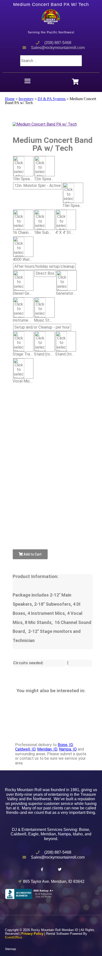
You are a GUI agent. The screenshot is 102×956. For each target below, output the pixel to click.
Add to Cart (32, 554)
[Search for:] (51, 60)
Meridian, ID (47, 749)
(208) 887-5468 (57, 43)
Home (10, 99)
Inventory (26, 99)
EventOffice (13, 937)
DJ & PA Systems (52, 99)
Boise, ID (65, 744)
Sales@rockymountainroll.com (58, 47)
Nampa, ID (68, 749)
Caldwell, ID (25, 749)
